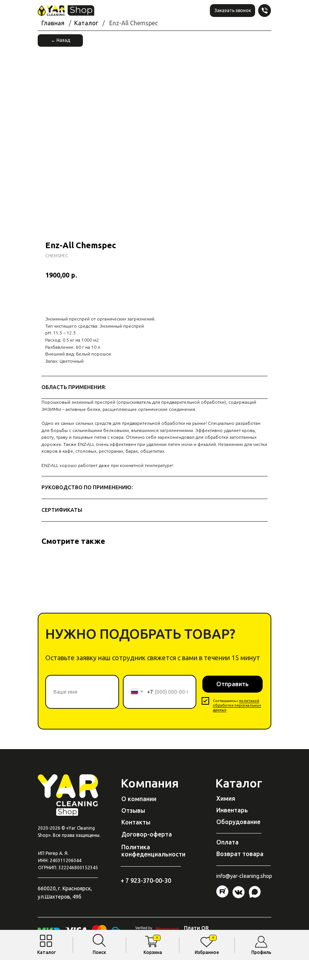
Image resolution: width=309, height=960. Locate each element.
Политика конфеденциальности (153, 851)
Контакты (135, 822)
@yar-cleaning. (242, 876)
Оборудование (238, 821)
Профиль (261, 952)
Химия (225, 798)
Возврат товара (239, 853)
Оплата (227, 842)
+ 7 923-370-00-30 (146, 880)
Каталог (46, 952)
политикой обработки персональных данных (237, 705)
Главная (52, 23)
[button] (232, 10)
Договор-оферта (146, 834)
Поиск (99, 952)
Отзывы (133, 810)
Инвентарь (232, 810)
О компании (138, 798)
